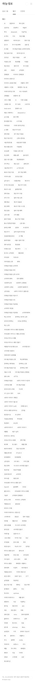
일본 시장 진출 (8, 159)
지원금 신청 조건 (18, 151)
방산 (27, 538)
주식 (5, 640)
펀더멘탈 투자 (8, 121)
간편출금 (6, 96)
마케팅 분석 (24, 406)
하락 (24, 542)
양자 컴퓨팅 (20, 278)
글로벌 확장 (18, 189)
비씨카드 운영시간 (9, 79)
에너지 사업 (7, 189)
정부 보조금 (7, 244)
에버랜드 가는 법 (22, 87)
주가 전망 (26, 66)
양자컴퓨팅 (18, 457)
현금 (22, 623)
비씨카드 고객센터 (20, 500)
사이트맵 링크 (26, 347)
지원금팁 (19, 147)
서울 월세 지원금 (21, 142)
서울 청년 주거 (8, 168)
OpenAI (6, 487)
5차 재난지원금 (20, 385)
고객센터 (21, 70)
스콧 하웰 (19, 121)
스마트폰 (14, 657)
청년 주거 (7, 232)
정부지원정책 (25, 614)
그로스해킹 (7, 538)
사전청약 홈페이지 (23, 287)
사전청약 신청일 (8, 287)
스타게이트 (7, 517)
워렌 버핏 (15, 606)
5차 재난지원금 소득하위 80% (21, 49)
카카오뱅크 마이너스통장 (22, 491)
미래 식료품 (24, 100)
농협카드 (6, 602)
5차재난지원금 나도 (9, 300)
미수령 (21, 389)
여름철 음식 (7, 504)
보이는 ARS (7, 500)
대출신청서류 (8, 453)
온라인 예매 (7, 227)
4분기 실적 (15, 432)
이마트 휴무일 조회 (9, 91)
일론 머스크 (16, 534)
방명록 (22, 11)
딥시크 (6, 45)
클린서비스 (7, 491)
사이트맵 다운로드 (9, 351)
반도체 (6, 627)
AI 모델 (6, 49)
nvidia (21, 640)
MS (5, 636)
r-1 (26, 249)
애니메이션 (7, 661)
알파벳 (13, 640)
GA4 (19, 393)
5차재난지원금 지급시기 (11, 295)
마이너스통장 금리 (9, 551)
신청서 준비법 (21, 138)
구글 (13, 653)
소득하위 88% (8, 278)
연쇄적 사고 (18, 108)
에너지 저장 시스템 (19, 206)
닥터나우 (15, 257)
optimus (16, 593)
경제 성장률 (7, 525)
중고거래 (26, 585)
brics (15, 614)
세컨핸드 (24, 521)
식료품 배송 (17, 181)
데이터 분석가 (21, 53)
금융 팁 (27, 45)
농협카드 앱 (16, 96)
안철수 (6, 657)
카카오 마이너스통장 (10, 440)
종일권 (16, 517)
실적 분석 (7, 181)
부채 (22, 610)
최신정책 (6, 155)
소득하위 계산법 (8, 308)
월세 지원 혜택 (18, 210)
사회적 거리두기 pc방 (10, 406)
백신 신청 (7, 325)
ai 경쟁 (6, 130)
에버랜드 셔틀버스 (21, 563)
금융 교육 (7, 376)
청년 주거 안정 (22, 185)
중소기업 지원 (8, 585)
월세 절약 (26, 155)
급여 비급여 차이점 (19, 232)
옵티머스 (12, 636)
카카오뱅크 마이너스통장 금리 (12, 483)
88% (18, 261)
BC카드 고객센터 (9, 253)
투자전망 (19, 419)
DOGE (24, 487)
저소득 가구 (18, 546)
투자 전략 (21, 23)
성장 (5, 70)
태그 (14, 11)
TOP (31, 677)
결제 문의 (26, 164)
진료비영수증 (8, 474)
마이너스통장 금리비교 (10, 410)
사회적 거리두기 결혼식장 (21, 291)
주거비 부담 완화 (9, 185)
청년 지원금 (16, 57)
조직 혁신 (7, 164)
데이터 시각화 (8, 508)
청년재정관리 (20, 159)
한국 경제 (16, 542)
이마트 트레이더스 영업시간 (12, 512)
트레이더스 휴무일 (9, 436)
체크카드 (14, 623)
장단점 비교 (7, 415)
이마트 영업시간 (21, 572)
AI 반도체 (26, 227)
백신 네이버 (7, 317)
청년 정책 (7, 466)
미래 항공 (7, 125)
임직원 (27, 546)
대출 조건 (15, 521)
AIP (25, 57)
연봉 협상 (7, 202)
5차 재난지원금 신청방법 (22, 372)
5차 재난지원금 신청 (10, 359)
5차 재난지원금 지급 (10, 368)
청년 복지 (18, 249)
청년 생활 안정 (8, 147)
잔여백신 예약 (24, 368)
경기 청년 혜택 (22, 172)
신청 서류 (7, 215)
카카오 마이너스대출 (10, 338)
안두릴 (23, 410)
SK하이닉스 (16, 619)
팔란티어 (12, 23)
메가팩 (6, 444)
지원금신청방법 (8, 419)
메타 (25, 559)
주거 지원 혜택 (16, 45)
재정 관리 (16, 478)
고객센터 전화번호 (17, 495)
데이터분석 (24, 568)
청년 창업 (7, 66)
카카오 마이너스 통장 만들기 (12, 342)
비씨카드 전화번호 (18, 74)
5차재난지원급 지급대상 (11, 312)
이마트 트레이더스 (9, 597)
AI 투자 (6, 36)
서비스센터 (17, 559)
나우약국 (27, 104)
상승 (23, 606)
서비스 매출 (7, 100)
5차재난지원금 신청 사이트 (12, 274)
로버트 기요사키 (24, 631)
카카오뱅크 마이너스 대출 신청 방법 (14, 334)
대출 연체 (24, 444)
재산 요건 (16, 164)
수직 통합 (16, 215)
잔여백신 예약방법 (9, 364)
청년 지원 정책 (20, 449)
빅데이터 (6, 644)
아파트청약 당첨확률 (10, 355)
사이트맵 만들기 (18, 529)
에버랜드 (23, 648)
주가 (24, 644)
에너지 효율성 (18, 202)
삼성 (22, 657)
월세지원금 (7, 240)
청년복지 (6, 423)
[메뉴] (31, 3)
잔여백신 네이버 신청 (21, 317)
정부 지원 (27, 40)
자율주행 (6, 555)
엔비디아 (16, 66)
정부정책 (6, 568)
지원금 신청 (7, 62)
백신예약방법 (24, 359)
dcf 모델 (6, 117)
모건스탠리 (7, 576)
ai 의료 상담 (20, 168)
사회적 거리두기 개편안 (11, 398)
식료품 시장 (7, 104)
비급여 (15, 568)
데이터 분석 (16, 40)
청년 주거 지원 (18, 193)
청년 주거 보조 (16, 130)
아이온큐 (6, 257)
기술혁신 (22, 602)
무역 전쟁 (26, 461)
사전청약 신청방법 (21, 283)
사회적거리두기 (8, 427)
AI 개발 (21, 236)
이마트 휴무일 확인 (19, 125)
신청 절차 (7, 461)
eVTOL (16, 376)
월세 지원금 (7, 219)
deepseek (14, 32)
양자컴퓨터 (7, 457)
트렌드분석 (7, 546)
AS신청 (15, 423)
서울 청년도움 (8, 142)
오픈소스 (15, 644)
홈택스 (15, 589)
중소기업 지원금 (19, 219)
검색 (26, 3)
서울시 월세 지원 (19, 240)
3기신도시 (19, 453)
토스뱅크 (14, 444)
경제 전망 (7, 614)
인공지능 (6, 28)
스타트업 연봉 (8, 385)
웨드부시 (27, 181)
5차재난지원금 (8, 381)
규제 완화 (26, 555)
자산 (14, 602)
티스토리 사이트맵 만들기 (21, 466)
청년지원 (6, 470)
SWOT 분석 (18, 576)
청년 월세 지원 (8, 53)
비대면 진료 (7, 249)
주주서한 (6, 478)
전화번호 (6, 74)
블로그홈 (5, 11)
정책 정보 (7, 193)
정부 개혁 (16, 117)
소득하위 (18, 474)
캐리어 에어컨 (8, 449)
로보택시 (15, 28)
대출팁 (6, 432)
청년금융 (17, 244)
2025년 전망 (18, 176)
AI (4, 23)
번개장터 (6, 589)
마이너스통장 (8, 563)
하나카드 (6, 593)
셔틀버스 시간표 (8, 87)
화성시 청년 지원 (9, 172)
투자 (5, 32)
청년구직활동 (17, 470)
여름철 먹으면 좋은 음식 (11, 347)
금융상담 (17, 504)
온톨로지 (6, 40)
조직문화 (6, 542)
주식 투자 (13, 648)
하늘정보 (7, 4)
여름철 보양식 (8, 572)
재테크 (6, 653)
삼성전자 (6, 631)
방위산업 (6, 529)
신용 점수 (22, 223)
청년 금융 (7, 210)
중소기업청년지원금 (9, 223)
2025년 (6, 57)
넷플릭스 (22, 636)
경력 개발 (23, 440)
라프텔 (6, 521)
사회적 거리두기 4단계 (23, 381)
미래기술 (6, 534)
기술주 (6, 495)
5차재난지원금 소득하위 (11, 266)
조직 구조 (7, 198)
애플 (5, 648)
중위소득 (21, 551)
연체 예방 (7, 134)
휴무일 (6, 606)
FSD (14, 36)
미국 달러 (7, 559)
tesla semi (7, 108)
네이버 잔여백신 (8, 321)
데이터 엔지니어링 (9, 389)
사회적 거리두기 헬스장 (11, 402)
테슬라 (25, 28)
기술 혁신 (24, 32)
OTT (27, 576)
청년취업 (15, 580)
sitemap (15, 627)
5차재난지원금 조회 (9, 270)
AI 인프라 (18, 415)
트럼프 (13, 70)
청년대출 (17, 62)
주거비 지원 (18, 538)
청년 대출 (22, 36)
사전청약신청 (8, 283)
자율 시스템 (7, 372)
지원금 (26, 62)
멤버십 (18, 585)
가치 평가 (16, 461)
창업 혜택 (7, 206)
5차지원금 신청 (8, 261)
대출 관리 (21, 597)
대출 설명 (16, 155)
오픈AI (17, 227)
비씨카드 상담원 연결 (10, 83)
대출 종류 (21, 253)
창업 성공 (16, 555)
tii (15, 100)
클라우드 (6, 619)
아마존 (6, 623)
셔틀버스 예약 (24, 83)
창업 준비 (13, 610)
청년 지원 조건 (8, 138)
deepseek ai (21, 113)
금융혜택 (15, 487)
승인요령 (6, 151)
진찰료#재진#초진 (9, 236)
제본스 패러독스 (8, 113)
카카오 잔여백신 (22, 321)
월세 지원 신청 (18, 198)
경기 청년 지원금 (18, 134)
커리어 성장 (7, 176)
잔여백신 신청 (23, 364)
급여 (25, 619)
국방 (5, 610)
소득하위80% (26, 312)
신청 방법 (7, 291)
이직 (14, 631)
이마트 (21, 653)
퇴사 (22, 589)
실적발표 (6, 580)
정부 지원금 (26, 517)
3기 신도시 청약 (8, 393)
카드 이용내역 (23, 91)
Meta (23, 627)
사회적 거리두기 (21, 427)
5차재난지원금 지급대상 (11, 304)
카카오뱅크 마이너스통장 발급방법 (14, 330)
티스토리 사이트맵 (20, 525)
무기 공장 (18, 104)
